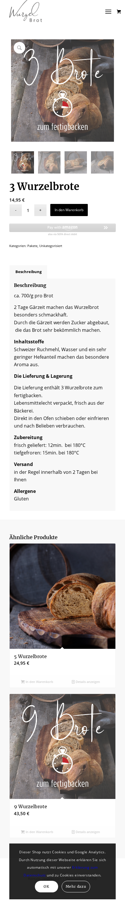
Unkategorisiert (50, 246)
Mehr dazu (76, 886)
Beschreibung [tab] (28, 271)
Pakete (32, 246)
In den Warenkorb (69, 209)
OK (46, 886)
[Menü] (108, 12)
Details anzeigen (87, 681)
